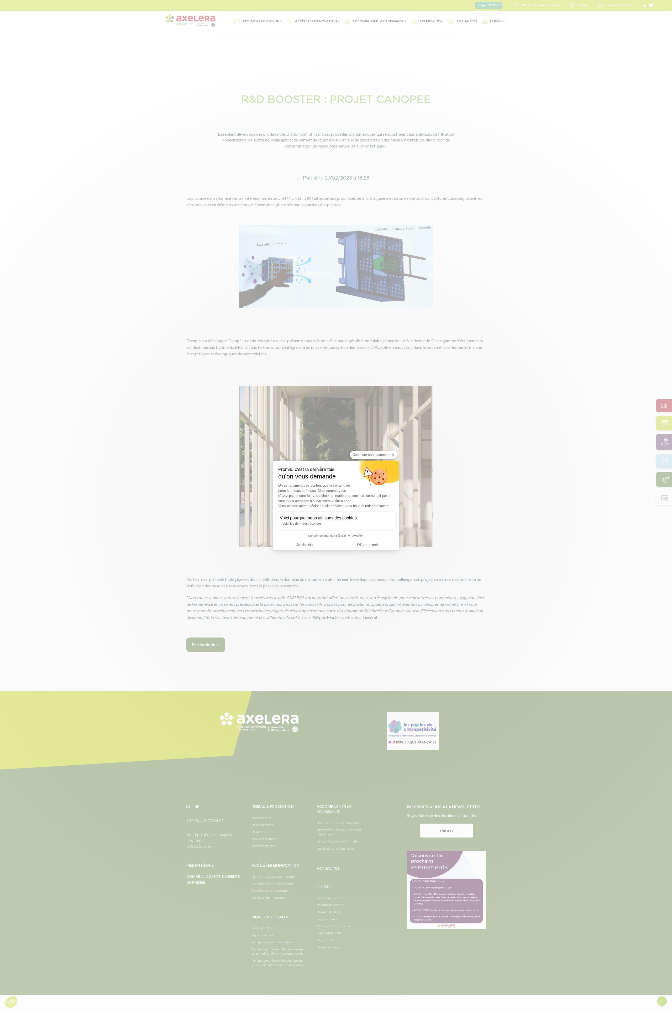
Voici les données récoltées (302, 523)
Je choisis (304, 545)
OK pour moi (367, 545)
